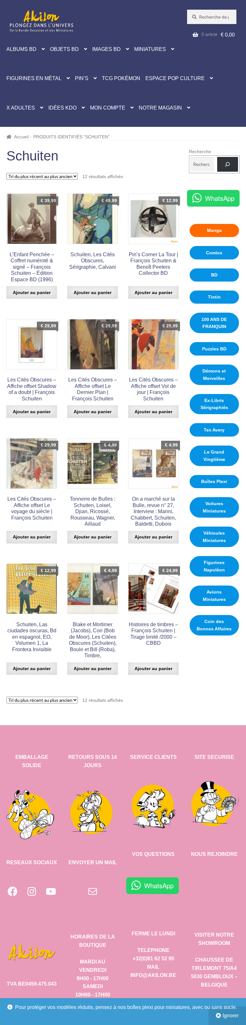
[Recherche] (227, 164)
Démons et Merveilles (214, 374)
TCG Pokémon (121, 78)
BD (214, 274)
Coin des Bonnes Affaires (214, 625)
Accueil (21, 136)
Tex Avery (214, 429)
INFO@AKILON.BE (153, 975)
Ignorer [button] (231, 1015)
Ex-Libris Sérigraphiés (214, 404)
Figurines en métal (34, 78)
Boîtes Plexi (214, 481)
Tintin (214, 296)
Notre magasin (160, 108)
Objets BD (64, 49)
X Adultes (20, 108)
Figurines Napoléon (214, 566)
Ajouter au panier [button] (32, 292)
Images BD (106, 49)
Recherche (200, 151)
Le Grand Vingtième (214, 455)
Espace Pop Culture (175, 78)
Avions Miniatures (214, 595)
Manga (214, 230)
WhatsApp (219, 198)
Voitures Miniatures (214, 507)
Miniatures (150, 49)
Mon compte (107, 108)
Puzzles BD (214, 348)
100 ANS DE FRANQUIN (214, 323)
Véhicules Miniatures (214, 536)
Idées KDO (62, 108)
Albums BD (21, 49)
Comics (214, 252)
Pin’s (81, 78)
